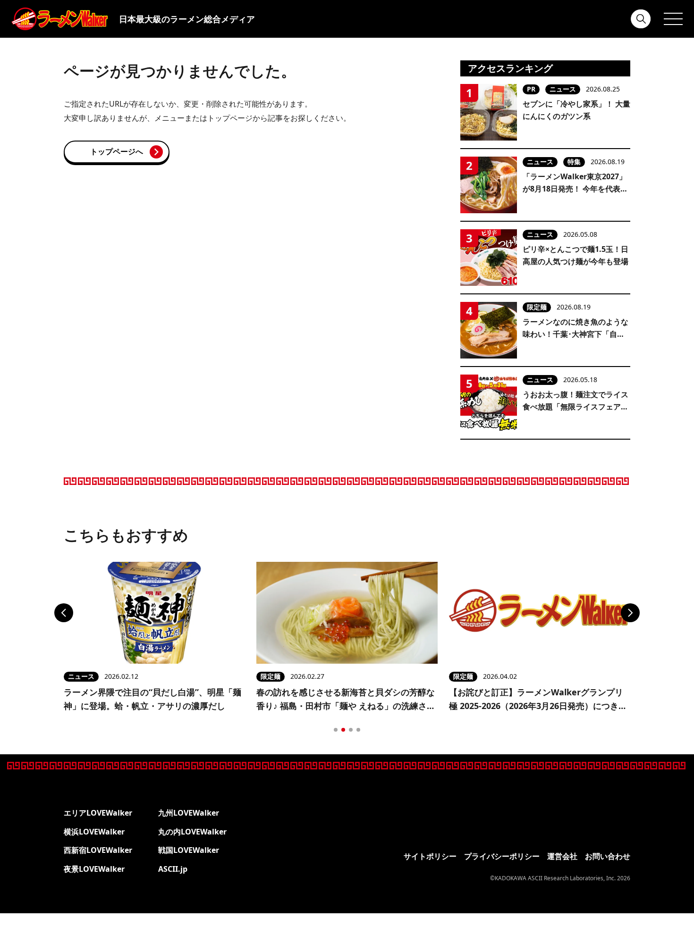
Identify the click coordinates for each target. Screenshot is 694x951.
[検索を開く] (641, 18)
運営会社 (562, 856)
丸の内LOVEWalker (192, 831)
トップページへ (116, 151)
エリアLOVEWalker (98, 813)
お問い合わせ (607, 856)
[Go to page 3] (351, 730)
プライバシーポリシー (502, 856)
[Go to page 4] (358, 730)
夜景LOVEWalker (94, 869)
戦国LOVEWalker (188, 850)
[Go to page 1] (336, 730)
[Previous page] (63, 612)
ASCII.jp (172, 869)
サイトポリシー (430, 856)
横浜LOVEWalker (94, 831)
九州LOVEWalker (188, 813)
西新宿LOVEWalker (98, 850)
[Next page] (630, 612)
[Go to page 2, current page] (343, 730)
